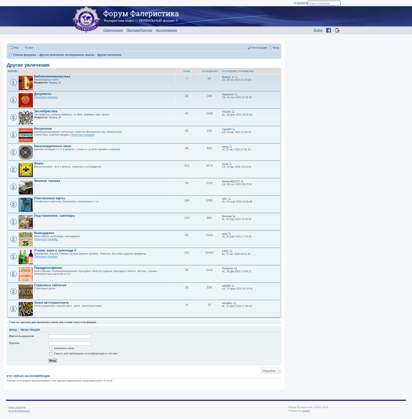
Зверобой (228, 94)
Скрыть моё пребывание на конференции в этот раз (85, 353)
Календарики (44, 233)
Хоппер (227, 216)
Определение (113, 30)
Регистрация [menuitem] (259, 47)
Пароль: (14, 343)
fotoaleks (227, 303)
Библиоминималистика (52, 76)
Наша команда (16, 407)
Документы (43, 94)
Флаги (38, 163)
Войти (318, 30)
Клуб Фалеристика (19, 410)
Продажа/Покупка (139, 30)
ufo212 (226, 285)
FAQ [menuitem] (16, 47)
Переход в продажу (46, 97)
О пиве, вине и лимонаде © (55, 250)
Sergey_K (55, 82)
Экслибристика (45, 111)
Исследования (166, 30)
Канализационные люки (52, 146)
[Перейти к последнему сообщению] (236, 77)
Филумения (43, 128)
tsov (224, 233)
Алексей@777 (231, 181)
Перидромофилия (48, 268)
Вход (13, 329)
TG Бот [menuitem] (29, 47)
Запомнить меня (63, 348)
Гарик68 (227, 129)
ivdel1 (225, 251)
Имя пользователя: (21, 336)
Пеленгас (227, 268)
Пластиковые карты (49, 198)
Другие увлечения (28, 65)
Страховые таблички (50, 285)
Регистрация (30, 329)
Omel (225, 164)
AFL (224, 198)
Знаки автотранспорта (51, 302)
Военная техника (47, 181)
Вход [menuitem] (276, 47)
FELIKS (226, 111)
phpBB (306, 410)
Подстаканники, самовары (54, 215)
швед (225, 146)
